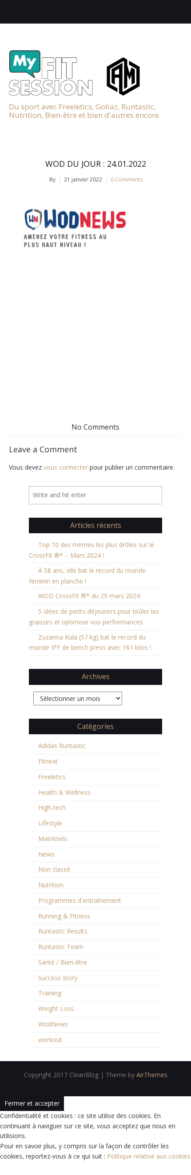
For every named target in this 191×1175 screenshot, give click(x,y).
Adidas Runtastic (62, 745)
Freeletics (52, 777)
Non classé (54, 869)
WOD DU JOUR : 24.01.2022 (95, 163)
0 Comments (127, 179)
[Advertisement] (95, 334)
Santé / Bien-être (62, 962)
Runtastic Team (61, 946)
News (46, 854)
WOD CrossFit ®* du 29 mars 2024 (89, 596)
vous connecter (66, 467)
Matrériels (52, 838)
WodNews (53, 1024)
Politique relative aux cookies (149, 1156)
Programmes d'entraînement (79, 900)
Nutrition (51, 885)
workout (50, 1039)
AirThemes (151, 1074)
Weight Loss (56, 1008)
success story (57, 978)
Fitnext (48, 761)
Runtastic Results (63, 931)
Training (49, 993)
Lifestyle (50, 823)
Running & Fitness (64, 916)
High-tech (52, 807)
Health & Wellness (64, 792)
